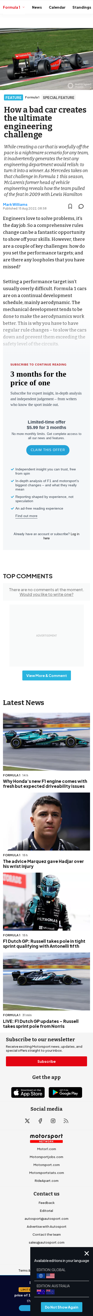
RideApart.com (47, 1181)
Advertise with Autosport (46, 1226)
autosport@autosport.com (46, 1219)
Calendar (57, 7)
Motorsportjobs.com (46, 1157)
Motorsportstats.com (46, 1173)
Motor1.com (46, 1149)
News (37, 7)
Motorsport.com (46, 1165)
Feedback (47, 1203)
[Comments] (82, 206)
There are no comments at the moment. (46, 592)
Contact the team (46, 1234)
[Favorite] (70, 206)
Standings (81, 7)
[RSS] (66, 1121)
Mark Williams (15, 204)
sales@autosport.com (46, 1242)
